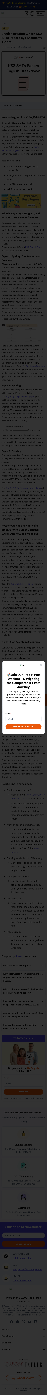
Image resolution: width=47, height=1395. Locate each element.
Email (8, 713)
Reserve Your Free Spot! (23, 726)
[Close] (40, 665)
